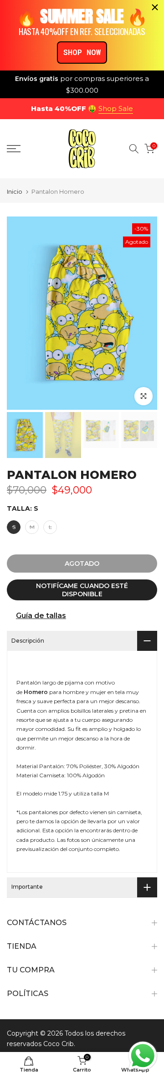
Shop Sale (115, 108)
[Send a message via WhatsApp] (142, 1055)
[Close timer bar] (155, 7)
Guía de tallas (41, 615)
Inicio (14, 192)
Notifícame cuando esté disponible (82, 590)
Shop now (82, 52)
